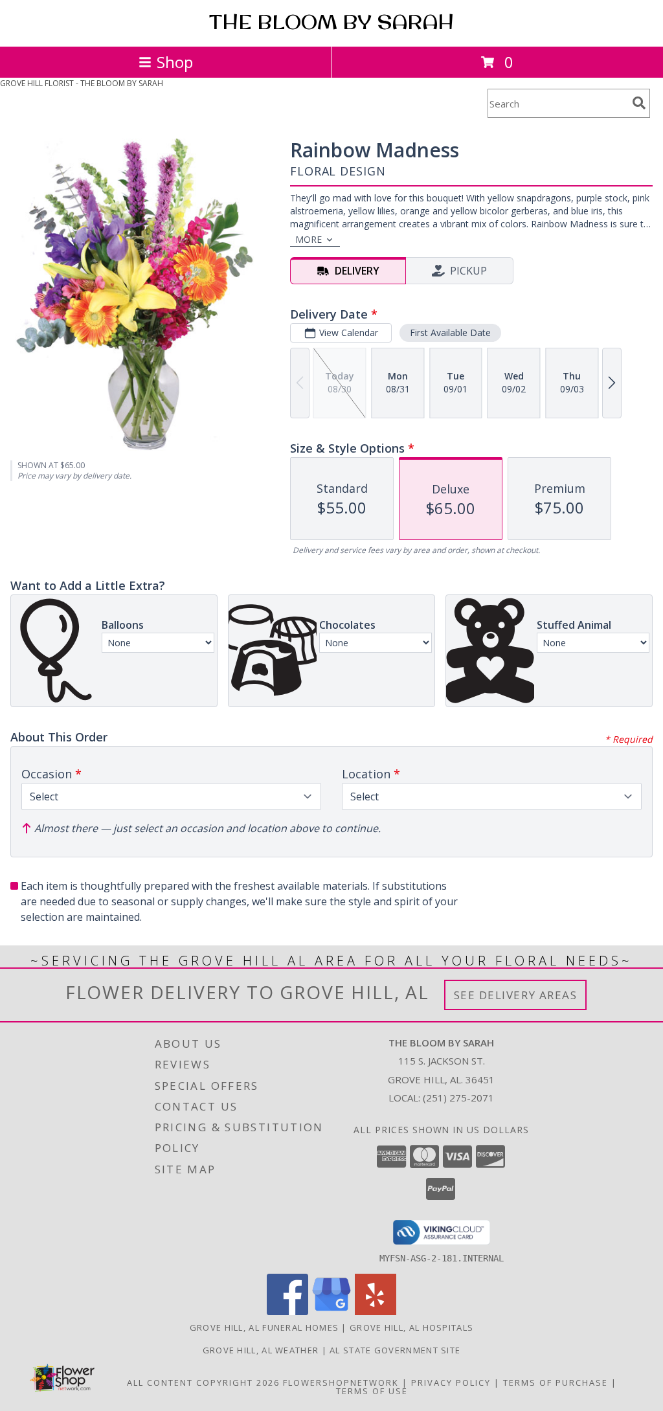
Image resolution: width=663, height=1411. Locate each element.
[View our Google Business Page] (331, 1311)
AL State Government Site (395, 1350)
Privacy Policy (451, 1382)
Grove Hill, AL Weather (261, 1350)
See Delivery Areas (516, 995)
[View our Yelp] (375, 1311)
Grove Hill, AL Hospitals (411, 1327)
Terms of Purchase (555, 1382)
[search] (639, 103)
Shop (175, 62)
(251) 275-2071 (458, 1097)
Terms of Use (372, 1391)
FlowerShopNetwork (341, 1382)
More (308, 239)
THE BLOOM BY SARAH (331, 22)
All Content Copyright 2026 (203, 1382)
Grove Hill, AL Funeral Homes (264, 1327)
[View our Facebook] (287, 1311)
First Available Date (450, 332)
